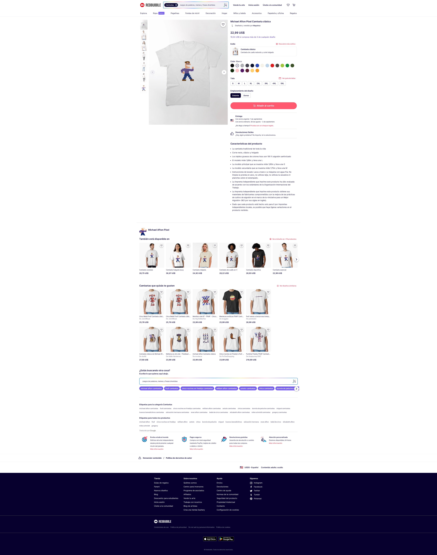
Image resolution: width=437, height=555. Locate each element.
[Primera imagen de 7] (152, 72)
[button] (143, 24)
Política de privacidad (178, 527)
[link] (151, 388)
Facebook (258, 487)
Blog (156, 494)
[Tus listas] (288, 5)
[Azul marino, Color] (252, 65)
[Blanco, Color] (237, 65)
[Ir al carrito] (294, 5)
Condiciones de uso (161, 527)
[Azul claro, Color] (267, 65)
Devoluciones (222, 486)
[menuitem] (143, 13)
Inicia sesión (159, 502)
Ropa (158, 13)
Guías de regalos (161, 483)
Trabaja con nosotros (193, 502)
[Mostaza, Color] (257, 70)
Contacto (221, 506)
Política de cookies (223, 527)
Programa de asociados (194, 490)
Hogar (224, 13)
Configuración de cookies (228, 510)
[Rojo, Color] (272, 65)
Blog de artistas (190, 506)
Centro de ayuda (224, 490)
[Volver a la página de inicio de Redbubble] (150, 5)
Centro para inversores (193, 486)
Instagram (258, 483)
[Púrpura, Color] (242, 70)
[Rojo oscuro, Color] (247, 70)
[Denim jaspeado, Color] (247, 65)
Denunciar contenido (152, 458)
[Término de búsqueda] (225, 5)
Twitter (257, 490)
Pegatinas (175, 13)
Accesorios (257, 13)
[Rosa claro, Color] (237, 70)
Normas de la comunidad (227, 494)
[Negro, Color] (232, 65)
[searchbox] (218, 381)
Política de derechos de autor (179, 458)
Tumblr (257, 494)
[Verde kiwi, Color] (282, 65)
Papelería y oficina (276, 13)
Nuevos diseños (161, 490)
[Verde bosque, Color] (232, 70)
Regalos (293, 13)
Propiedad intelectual (226, 502)
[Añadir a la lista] (223, 24)
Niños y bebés (239, 13)
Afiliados (187, 494)
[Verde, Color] (287, 65)
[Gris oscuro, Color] (277, 65)
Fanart (157, 486)
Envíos (219, 483)
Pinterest (258, 498)
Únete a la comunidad (163, 506)
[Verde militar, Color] (292, 65)
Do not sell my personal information (201, 527)
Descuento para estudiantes (166, 498)
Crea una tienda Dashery (194, 510)
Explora (143, 13)
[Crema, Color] (262, 65)
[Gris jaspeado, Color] (242, 65)
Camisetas (167, 404)
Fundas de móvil (192, 13)
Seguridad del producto (227, 498)
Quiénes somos (190, 483)
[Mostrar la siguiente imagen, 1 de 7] (224, 72)
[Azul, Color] (257, 65)
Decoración (211, 13)
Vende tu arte (189, 498)
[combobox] (196, 5)
